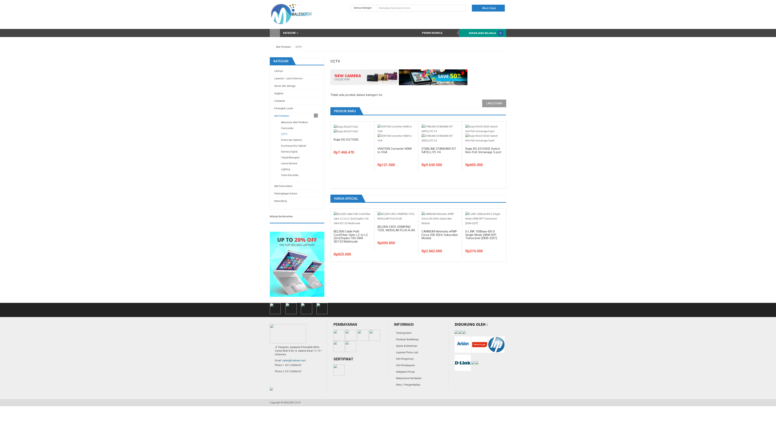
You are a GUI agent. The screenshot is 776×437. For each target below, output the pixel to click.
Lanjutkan (494, 103)
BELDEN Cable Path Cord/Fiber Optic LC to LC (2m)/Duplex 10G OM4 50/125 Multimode (351, 236)
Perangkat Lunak (283, 108)
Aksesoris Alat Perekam (294, 122)
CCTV (298, 47)
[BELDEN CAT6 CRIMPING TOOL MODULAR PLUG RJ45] (396, 216)
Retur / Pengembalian (408, 384)
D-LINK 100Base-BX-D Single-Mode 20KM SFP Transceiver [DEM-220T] (481, 235)
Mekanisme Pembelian (409, 378)
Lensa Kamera (289, 163)
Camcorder (287, 128)
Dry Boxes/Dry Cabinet (293, 145)
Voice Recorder (289, 175)
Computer (279, 101)
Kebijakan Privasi (405, 371)
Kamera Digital (289, 151)
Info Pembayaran (405, 365)
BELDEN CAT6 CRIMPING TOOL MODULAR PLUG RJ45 (396, 228)
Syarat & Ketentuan (406, 346)
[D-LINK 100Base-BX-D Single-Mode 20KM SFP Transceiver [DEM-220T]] (484, 218)
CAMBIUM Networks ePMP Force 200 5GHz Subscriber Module (440, 235)
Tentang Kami (403, 333)
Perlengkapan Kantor (285, 193)
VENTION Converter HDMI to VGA (394, 150)
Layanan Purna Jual (407, 352)
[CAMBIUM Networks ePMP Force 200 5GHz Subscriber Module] (440, 218)
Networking (280, 201)
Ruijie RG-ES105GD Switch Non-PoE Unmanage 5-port (483, 150)
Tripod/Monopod (290, 157)
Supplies (279, 93)
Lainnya (278, 71)
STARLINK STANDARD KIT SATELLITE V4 (439, 150)
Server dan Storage (284, 86)
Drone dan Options (291, 140)
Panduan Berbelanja (407, 339)
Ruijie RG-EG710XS (346, 139)
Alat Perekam (283, 47)
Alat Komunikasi (283, 186)
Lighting (285, 169)
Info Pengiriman (405, 358)
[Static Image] (297, 264)
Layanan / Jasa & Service (288, 78)
